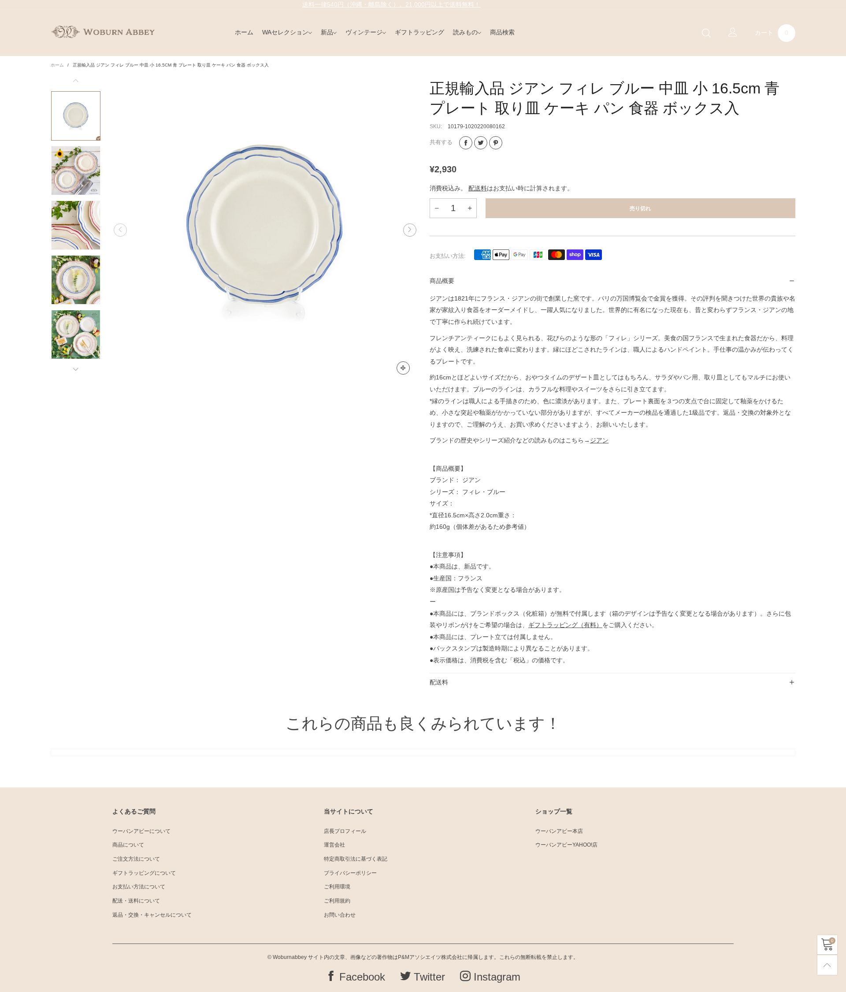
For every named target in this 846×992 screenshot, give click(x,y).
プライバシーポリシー (350, 873)
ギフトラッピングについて (144, 873)
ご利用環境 (337, 887)
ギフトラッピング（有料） (565, 624)
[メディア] (403, 368)
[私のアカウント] (732, 33)
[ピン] (495, 142)
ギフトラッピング (419, 32)
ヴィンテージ (363, 32)
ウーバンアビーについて (141, 831)
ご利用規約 (337, 901)
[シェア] (465, 142)
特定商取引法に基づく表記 (355, 859)
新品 (327, 32)
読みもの (465, 32)
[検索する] (706, 33)
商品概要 (442, 280)
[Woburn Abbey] (103, 32)
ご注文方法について (136, 859)
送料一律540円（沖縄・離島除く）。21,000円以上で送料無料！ (391, 4)
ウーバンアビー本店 (559, 831)
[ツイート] (480, 142)
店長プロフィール (345, 831)
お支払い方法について (138, 887)
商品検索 (502, 32)
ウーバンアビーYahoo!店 (566, 845)
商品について (128, 845)
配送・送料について (136, 901)
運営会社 (334, 845)
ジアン (599, 440)
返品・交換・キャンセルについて (152, 915)
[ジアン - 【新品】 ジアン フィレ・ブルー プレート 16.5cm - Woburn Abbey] (265, 229)
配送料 (477, 188)
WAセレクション (285, 32)
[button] (120, 230)
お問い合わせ (340, 915)
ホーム (244, 32)
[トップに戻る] (827, 965)
